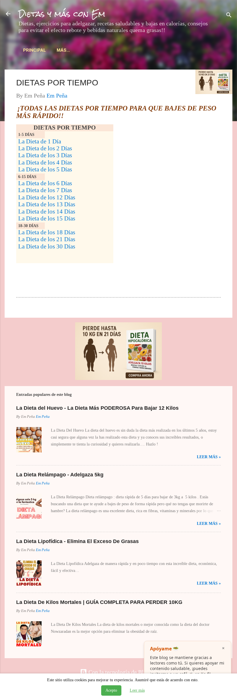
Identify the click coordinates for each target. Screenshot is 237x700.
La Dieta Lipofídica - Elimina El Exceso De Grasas (77, 541)
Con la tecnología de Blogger (122, 672)
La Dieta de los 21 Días (46, 239)
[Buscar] (228, 16)
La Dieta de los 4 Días (45, 162)
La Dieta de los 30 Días (46, 246)
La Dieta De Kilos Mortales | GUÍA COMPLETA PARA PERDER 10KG (99, 602)
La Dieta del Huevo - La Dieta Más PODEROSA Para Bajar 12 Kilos (97, 408)
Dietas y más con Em (61, 14)
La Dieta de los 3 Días (45, 155)
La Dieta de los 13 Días (46, 204)
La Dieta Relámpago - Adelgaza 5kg (59, 475)
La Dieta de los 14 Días (46, 211)
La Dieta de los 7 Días (45, 190)
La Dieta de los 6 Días (45, 183)
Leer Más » (209, 457)
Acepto (111, 690)
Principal (34, 50)
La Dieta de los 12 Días (46, 197)
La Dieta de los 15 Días (46, 218)
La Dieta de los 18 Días (46, 232)
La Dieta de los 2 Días (45, 148)
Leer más (137, 690)
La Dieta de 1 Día (39, 141)
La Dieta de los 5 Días (45, 169)
